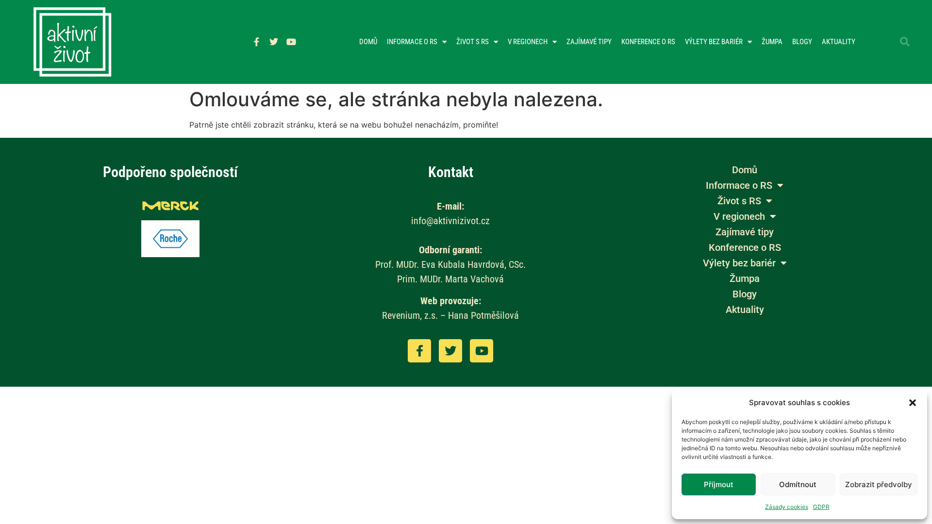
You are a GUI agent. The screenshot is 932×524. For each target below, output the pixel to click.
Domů (368, 41)
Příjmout (718, 484)
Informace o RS (412, 41)
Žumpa (772, 41)
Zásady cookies (786, 506)
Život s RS (472, 41)
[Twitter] (274, 41)
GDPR (821, 506)
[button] (912, 403)
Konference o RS (648, 41)
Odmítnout (797, 484)
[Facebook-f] (256, 41)
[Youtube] (291, 41)
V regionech (528, 41)
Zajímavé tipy (589, 41)
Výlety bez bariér (714, 41)
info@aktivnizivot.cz (450, 221)
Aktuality (838, 41)
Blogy (802, 41)
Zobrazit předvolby (878, 484)
